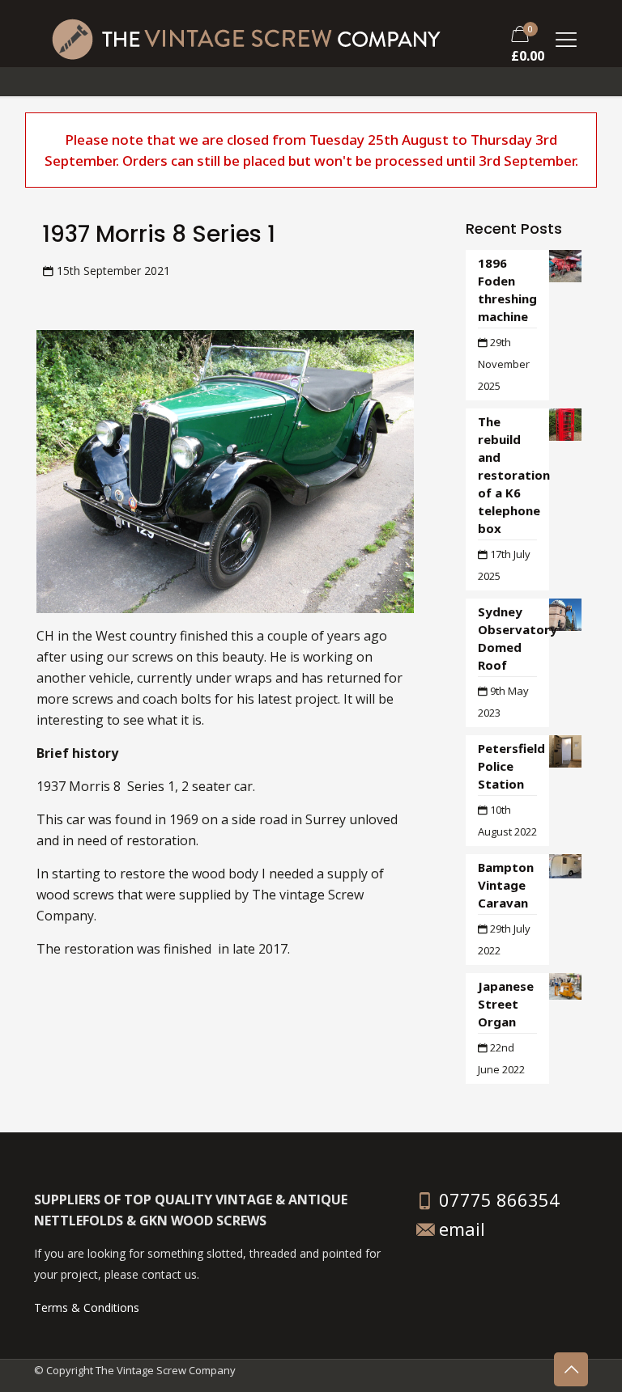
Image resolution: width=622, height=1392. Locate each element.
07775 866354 (497, 1199)
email (462, 1228)
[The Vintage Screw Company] (245, 37)
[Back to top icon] (571, 1369)
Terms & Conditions (86, 1307)
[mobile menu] (566, 37)
